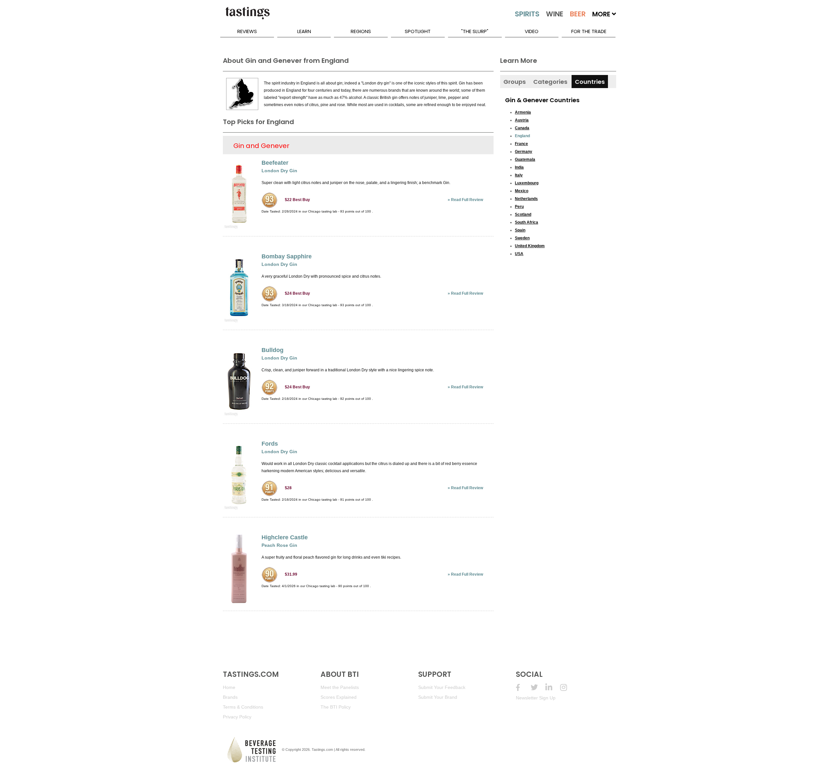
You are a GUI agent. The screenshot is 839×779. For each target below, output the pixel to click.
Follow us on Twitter (538, 687)
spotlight (418, 31)
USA (519, 253)
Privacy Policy (237, 716)
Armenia (523, 112)
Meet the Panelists (340, 687)
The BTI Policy (336, 707)
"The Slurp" (474, 31)
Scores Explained (339, 697)
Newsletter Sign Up (536, 697)
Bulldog (272, 350)
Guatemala (525, 159)
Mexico (521, 191)
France (521, 143)
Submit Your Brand (437, 697)
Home (229, 687)
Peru (519, 206)
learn (304, 31)
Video (531, 31)
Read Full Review (467, 199)
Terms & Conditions (243, 707)
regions (361, 31)
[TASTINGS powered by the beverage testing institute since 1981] (247, 16)
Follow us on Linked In (552, 687)
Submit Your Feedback (441, 687)
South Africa (526, 222)
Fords (270, 443)
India (519, 167)
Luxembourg (526, 183)
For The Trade (588, 31)
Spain (520, 230)
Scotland (523, 214)
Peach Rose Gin (279, 545)
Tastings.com (322, 749)
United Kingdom (530, 246)
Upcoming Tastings (567, 687)
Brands (230, 697)
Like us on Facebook (523, 687)
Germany (523, 151)
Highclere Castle (285, 537)
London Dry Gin (279, 170)
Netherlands (526, 198)
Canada (522, 128)
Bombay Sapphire (287, 256)
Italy (519, 175)
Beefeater (275, 162)
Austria (522, 120)
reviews (247, 31)
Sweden (522, 238)
